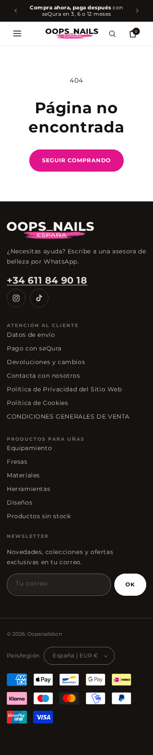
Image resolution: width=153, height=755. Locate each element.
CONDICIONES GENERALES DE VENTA (68, 416)
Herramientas (28, 489)
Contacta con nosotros (43, 375)
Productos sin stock (39, 516)
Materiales (23, 475)
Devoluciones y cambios (46, 362)
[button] (17, 33)
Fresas (17, 461)
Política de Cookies (37, 403)
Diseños (19, 502)
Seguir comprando (76, 160)
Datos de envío (31, 335)
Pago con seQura (34, 348)
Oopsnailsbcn (44, 634)
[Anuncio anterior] (15, 10)
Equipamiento (29, 448)
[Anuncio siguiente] (137, 10)
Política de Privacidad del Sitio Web (64, 389)
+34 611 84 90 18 (47, 280)
